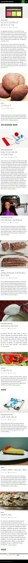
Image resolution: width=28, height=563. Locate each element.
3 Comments (14, 157)
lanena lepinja (10, 65)
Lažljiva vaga (9, 417)
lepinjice (15, 124)
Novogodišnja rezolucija (9, 23)
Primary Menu (26, 1)
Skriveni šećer (9, 326)
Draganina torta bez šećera (13, 274)
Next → (18, 555)
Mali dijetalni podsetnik (9, 153)
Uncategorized (4, 20)
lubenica (3, 389)
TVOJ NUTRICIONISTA (7, 1)
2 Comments (11, 108)
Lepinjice (6, 105)
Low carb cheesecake (14, 469)
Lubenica (6, 370)
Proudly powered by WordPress (6, 561)
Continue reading (13, 120)
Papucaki (6, 514)
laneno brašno (8, 124)
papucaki (4, 549)
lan (2, 124)
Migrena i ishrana (11, 220)
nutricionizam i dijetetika (7, 149)
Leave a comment (14, 27)
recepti (2, 103)
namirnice (3, 368)
